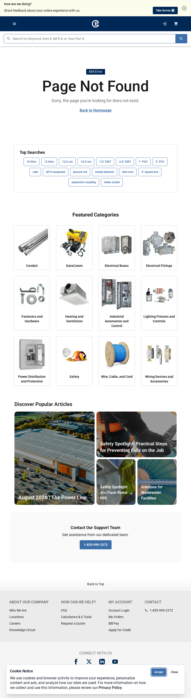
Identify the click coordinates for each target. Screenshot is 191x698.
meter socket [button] (112, 182)
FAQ (64, 610)
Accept (158, 672)
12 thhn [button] (49, 161)
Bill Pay (114, 623)
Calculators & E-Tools (76, 617)
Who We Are (18, 610)
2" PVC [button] (160, 161)
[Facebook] (76, 661)
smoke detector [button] (104, 172)
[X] (89, 661)
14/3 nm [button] (86, 161)
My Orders (116, 617)
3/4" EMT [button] (125, 161)
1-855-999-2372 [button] (96, 545)
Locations (16, 617)
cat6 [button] (35, 172)
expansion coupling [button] (84, 182)
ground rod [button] (80, 172)
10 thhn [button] (31, 161)
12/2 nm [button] (67, 161)
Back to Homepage (96, 110)
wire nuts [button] (127, 172)
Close (174, 672)
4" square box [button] (149, 172)
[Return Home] (95, 24)
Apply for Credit (120, 630)
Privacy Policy (110, 687)
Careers (14, 623)
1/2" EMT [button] (105, 161)
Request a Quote (73, 623)
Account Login (119, 610)
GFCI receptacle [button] (55, 172)
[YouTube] (115, 661)
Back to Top (95, 584)
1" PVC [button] (143, 161)
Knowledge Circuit (22, 630)
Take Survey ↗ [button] (165, 10)
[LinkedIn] (102, 661)
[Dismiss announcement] (184, 8)
